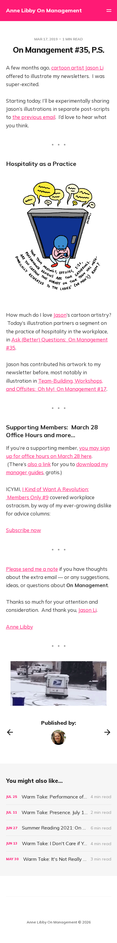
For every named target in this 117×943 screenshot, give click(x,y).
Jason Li (87, 610)
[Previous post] (10, 732)
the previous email (33, 117)
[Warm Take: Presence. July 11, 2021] (58, 812)
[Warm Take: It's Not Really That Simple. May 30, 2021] (58, 859)
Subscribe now (23, 530)
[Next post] (107, 732)
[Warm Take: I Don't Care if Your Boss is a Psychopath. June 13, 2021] (58, 843)
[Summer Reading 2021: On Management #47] (58, 828)
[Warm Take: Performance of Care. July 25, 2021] (58, 797)
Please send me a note (32, 569)
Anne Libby (19, 627)
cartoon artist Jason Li (77, 67)
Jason (60, 315)
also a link (39, 464)
